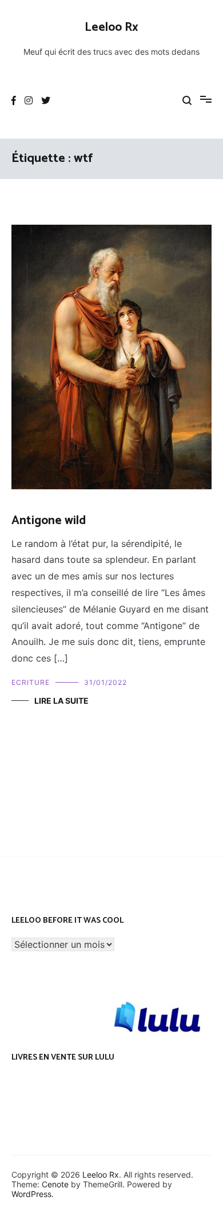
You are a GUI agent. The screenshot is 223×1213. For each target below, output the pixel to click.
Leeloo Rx (111, 27)
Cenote (55, 1184)
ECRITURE (30, 682)
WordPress (31, 1194)
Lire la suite (61, 700)
